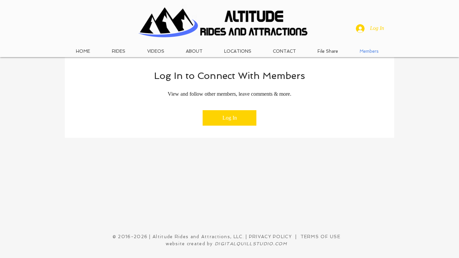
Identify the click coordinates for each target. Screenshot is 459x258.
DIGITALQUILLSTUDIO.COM (251, 243)
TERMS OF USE (320, 236)
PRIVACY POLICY (271, 236)
